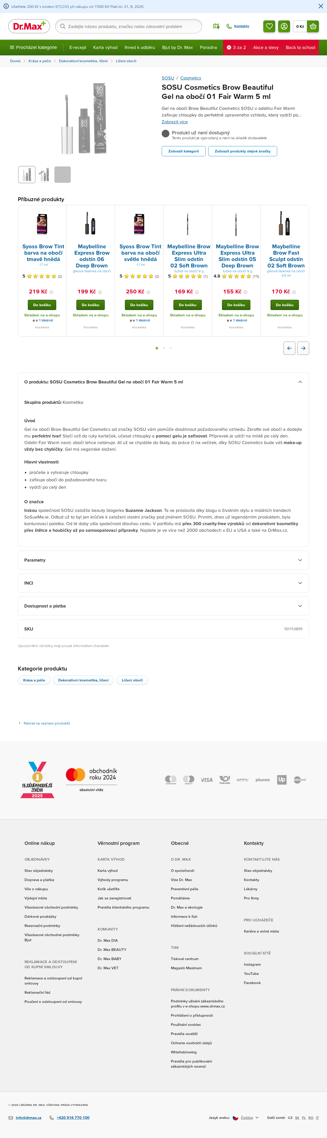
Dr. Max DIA (108, 940)
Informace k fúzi (184, 916)
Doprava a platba (39, 879)
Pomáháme (180, 898)
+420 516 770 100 (73, 1117)
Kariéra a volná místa (261, 931)
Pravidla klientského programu (123, 907)
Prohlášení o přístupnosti (192, 1015)
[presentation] (42, 223)
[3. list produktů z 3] (170, 348)
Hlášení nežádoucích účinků (194, 925)
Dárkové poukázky (40, 916)
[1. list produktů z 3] (157, 348)
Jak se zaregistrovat (114, 898)
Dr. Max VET (108, 968)
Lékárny (250, 889)
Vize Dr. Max (181, 879)
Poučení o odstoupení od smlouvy (53, 1001)
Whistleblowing (184, 1052)
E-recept (77, 47)
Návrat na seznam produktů (47, 723)
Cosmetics (190, 78)
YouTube (251, 973)
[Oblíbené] (269, 26)
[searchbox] (128, 26)
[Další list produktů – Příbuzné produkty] (303, 348)
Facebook (252, 982)
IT (317, 1118)
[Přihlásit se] (284, 26)
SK (297, 1118)
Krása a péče (34, 680)
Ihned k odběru (140, 47)
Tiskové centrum (184, 958)
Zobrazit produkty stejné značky (243, 151)
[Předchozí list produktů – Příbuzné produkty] (289, 348)
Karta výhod (105, 47)
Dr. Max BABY (109, 958)
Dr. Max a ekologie (187, 907)
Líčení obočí (132, 680)
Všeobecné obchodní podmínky (51, 907)
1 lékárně (46, 320)
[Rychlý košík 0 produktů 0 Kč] (313, 26)
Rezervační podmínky (42, 925)
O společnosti (182, 870)
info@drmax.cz (28, 1117)
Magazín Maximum (186, 968)
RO (310, 1118)
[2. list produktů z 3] (164, 348)
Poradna (208, 47)
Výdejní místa (36, 898)
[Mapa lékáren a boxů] (216, 26)
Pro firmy (251, 898)
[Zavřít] (321, 6)
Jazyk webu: (219, 1117)
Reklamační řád (37, 992)
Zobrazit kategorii (183, 151)
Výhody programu (113, 879)
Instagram (252, 964)
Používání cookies (186, 1024)
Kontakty (251, 879)
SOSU (168, 78)
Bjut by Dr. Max (177, 47)
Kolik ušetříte (109, 889)
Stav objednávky (39, 870)
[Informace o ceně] (51, 292)
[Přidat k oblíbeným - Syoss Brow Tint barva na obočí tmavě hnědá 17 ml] (60, 211)
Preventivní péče (184, 889)
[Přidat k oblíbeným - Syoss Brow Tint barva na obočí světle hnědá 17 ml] (157, 211)
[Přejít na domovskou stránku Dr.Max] (29, 26)
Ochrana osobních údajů (191, 1043)
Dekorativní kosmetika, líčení (83, 680)
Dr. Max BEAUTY (112, 949)
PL (304, 1118)
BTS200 (62, 6)
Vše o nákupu (36, 889)
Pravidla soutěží (184, 1033)
